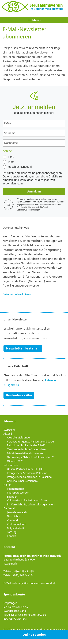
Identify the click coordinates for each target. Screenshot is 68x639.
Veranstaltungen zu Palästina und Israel (30, 441)
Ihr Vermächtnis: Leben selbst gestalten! (31, 504)
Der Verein (9, 508)
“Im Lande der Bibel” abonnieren (27, 449)
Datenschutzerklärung (17, 294)
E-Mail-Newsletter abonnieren (25, 453)
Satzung (12, 532)
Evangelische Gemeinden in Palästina (29, 477)
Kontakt (11, 536)
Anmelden (34, 191)
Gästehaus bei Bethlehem (22, 481)
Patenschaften (15, 488)
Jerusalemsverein (17, 512)
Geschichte (13, 516)
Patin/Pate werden (18, 492)
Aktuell (7, 433)
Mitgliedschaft (15, 528)
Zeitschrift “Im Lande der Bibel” (26, 445)
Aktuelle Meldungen (19, 437)
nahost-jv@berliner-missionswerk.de (34, 583)
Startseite (9, 429)
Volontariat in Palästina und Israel (27, 500)
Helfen (7, 484)
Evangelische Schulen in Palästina (27, 473)
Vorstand (12, 520)
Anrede (7, 150)
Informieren (10, 465)
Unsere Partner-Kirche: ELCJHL (25, 469)
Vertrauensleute (16, 524)
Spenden (12, 496)
